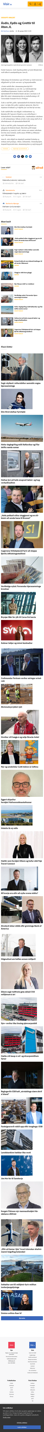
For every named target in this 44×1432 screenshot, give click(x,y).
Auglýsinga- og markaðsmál (20, 148)
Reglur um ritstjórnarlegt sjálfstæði (11, 1353)
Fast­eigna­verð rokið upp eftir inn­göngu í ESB (21, 1127)
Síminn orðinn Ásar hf (11, 1313)
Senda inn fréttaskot (32, 1372)
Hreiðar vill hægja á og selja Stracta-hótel (20, 737)
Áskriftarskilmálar (32, 1361)
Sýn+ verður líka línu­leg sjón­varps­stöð (19, 1024)
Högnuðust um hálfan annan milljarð (18, 959)
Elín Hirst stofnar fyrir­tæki (23, 227)
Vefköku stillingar (22, 1422)
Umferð (32, 1366)
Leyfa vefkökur (22, 1427)
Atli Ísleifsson (5, 31)
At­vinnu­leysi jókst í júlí (11, 707)
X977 (32, 1398)
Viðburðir (32, 1390)
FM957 (32, 1396)
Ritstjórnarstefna (32, 1359)
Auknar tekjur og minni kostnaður (16, 643)
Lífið (11, 1390)
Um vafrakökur (32, 1370)
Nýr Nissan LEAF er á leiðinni (24, 284)
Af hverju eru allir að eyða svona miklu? (19, 893)
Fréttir (11, 1383)
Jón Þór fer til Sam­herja (12, 1179)
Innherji (32, 1383)
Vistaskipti (5, 148)
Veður (32, 1392)
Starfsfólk (32, 1364)
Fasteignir (32, 1385)
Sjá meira (22, 1318)
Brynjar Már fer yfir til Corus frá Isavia (18, 617)
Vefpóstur (32, 1368)
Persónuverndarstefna (11, 1356)
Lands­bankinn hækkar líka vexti (16, 1153)
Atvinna (32, 1387)
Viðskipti (11, 1385)
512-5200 (33, 1353)
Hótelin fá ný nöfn (9, 828)
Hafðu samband (32, 1357)
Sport (11, 1387)
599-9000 (12, 1363)
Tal (32, 1401)
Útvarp (11, 1396)
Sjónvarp (11, 1394)
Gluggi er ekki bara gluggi (23, 273)
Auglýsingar (33, 1355)
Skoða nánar (6, 1417)
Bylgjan (32, 1394)
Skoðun (12, 1392)
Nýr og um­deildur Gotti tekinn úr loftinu (19, 767)
